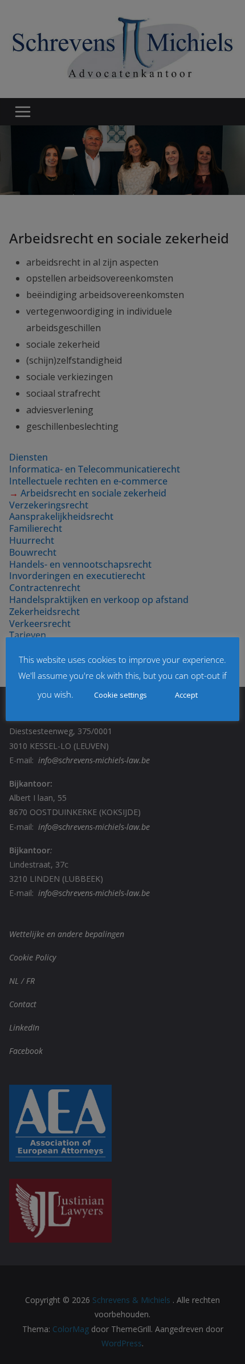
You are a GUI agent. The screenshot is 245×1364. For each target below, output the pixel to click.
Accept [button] (186, 695)
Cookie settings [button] (120, 695)
